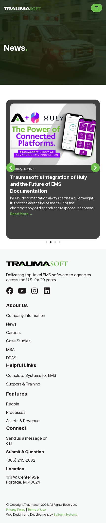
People (12, 403)
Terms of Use (37, 509)
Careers (13, 332)
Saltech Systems (65, 514)
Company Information (25, 315)
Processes (15, 412)
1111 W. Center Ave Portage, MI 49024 (23, 480)
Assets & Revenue (23, 420)
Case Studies (18, 340)
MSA (10, 349)
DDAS (11, 357)
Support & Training (23, 384)
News (11, 324)
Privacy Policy (15, 509)
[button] (10, 167)
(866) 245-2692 (20, 460)
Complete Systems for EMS (31, 375)
